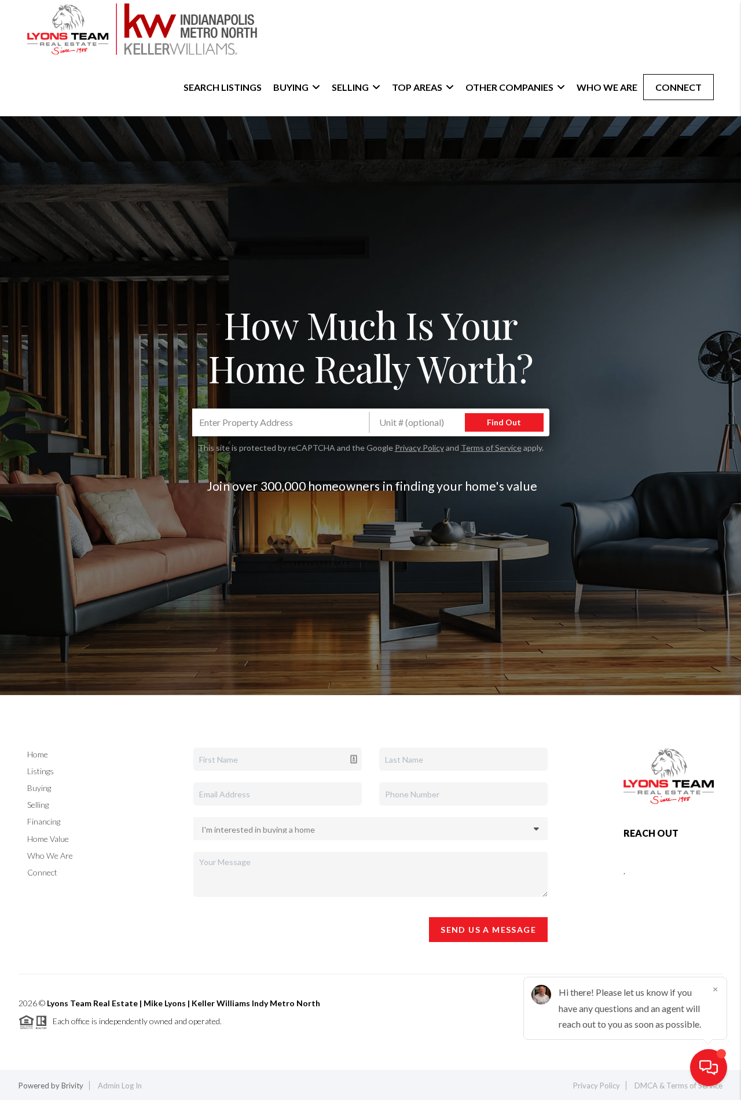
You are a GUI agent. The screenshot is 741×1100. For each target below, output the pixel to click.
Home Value (48, 839)
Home (37, 754)
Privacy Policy (419, 447)
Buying (39, 788)
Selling (38, 805)
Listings (40, 771)
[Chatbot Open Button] (708, 1067)
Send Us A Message (488, 930)
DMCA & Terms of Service (678, 1085)
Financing (43, 821)
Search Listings (223, 87)
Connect (678, 87)
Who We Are (607, 87)
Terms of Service (491, 447)
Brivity (72, 1085)
